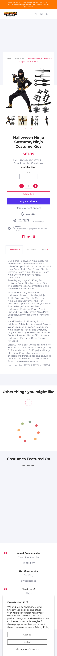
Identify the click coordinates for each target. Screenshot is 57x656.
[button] (36, 14)
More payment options (28, 208)
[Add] (35, 186)
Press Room (28, 562)
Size (28, 173)
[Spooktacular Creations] (10, 14)
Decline (27, 642)
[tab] (14, 249)
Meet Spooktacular (28, 557)
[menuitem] (36, 14)
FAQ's (28, 593)
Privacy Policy (42, 627)
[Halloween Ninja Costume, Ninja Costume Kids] (10, 120)
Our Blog (28, 575)
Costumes (19, 58)
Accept (27, 634)
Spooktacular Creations (28, 163)
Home (8, 58)
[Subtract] (21, 186)
